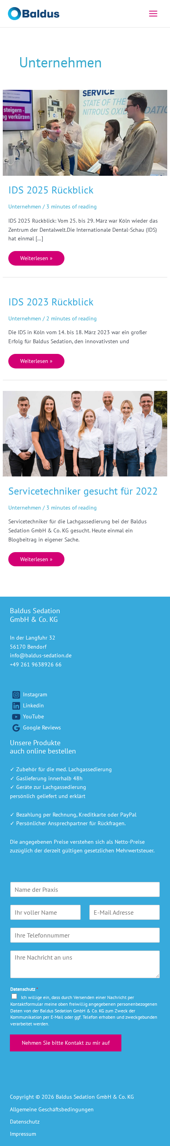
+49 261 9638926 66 (36, 664)
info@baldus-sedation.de (41, 655)
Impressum (23, 1133)
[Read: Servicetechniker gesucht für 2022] (85, 433)
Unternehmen (24, 206)
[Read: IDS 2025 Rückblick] (85, 132)
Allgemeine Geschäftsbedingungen (52, 1109)
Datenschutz (24, 989)
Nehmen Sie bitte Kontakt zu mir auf (66, 1042)
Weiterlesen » (36, 256)
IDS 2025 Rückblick (50, 189)
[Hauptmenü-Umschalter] (153, 13)
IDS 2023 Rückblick (50, 301)
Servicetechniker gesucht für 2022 (83, 490)
